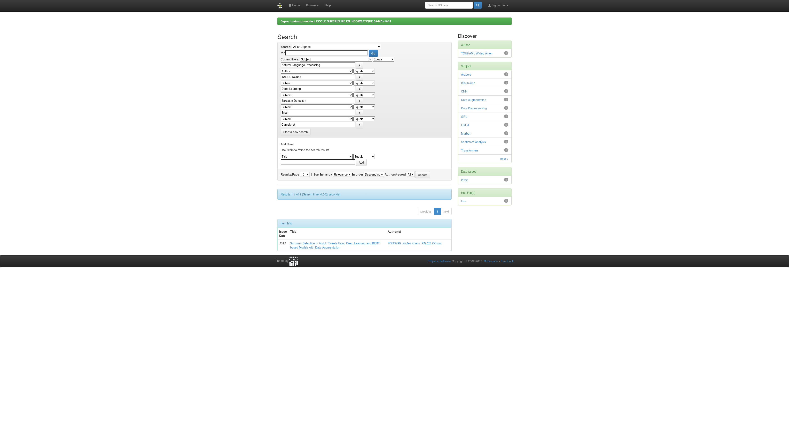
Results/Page (290, 174)
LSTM (465, 125)
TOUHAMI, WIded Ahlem (404, 243)
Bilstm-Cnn (468, 83)
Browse (311, 5)
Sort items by (323, 174)
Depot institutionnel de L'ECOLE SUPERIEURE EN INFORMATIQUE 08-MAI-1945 (335, 21)
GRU (464, 116)
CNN (464, 91)
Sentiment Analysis (473, 142)
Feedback (507, 261)
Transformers (470, 150)
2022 (464, 180)
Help (328, 5)
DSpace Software (439, 261)
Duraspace (491, 261)
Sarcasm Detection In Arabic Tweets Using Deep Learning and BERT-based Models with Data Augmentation (335, 245)
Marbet (465, 133)
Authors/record (395, 174)
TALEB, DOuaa (431, 243)
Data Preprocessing (474, 108)
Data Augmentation (473, 100)
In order (357, 174)
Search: (286, 47)
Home (295, 5)
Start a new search (295, 132)
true (463, 201)
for (283, 53)
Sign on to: (498, 5)
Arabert (466, 74)
